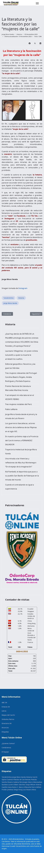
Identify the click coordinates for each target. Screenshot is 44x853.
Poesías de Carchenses (22, 779)
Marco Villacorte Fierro (27, 787)
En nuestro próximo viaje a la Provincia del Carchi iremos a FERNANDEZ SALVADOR (21, 440)
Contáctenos (6, 747)
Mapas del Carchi (8, 715)
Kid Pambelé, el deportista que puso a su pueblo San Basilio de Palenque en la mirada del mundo (22, 475)
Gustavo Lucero (7, 784)
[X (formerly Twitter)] (35, 43)
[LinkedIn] (40, 43)
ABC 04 (4, 702)
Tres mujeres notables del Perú (18, 404)
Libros (4, 711)
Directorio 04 (6, 723)
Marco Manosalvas (35, 782)
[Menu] (37, 3)
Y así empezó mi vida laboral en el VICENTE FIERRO (19, 397)
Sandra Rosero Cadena (10, 782)
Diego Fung (18, 790)
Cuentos (10, 779)
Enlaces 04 (6, 707)
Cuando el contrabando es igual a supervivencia (19, 487)
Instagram (22, 288)
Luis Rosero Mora (29, 790)
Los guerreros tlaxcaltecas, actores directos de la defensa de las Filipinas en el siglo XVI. (21, 427)
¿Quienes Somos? (8, 743)
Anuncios (5, 727)
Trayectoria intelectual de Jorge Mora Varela (21, 451)
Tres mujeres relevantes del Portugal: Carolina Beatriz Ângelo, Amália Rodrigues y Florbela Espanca (21, 377)
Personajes (23, 782)
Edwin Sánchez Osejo (22, 784)
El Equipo (5, 752)
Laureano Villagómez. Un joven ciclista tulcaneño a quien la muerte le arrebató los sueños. (21, 355)
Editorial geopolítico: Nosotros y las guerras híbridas (20, 366)
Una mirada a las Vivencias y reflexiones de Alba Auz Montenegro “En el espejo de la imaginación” (20, 462)
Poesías (34, 779)
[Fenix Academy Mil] (22, 549)
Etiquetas (5, 732)
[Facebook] (29, 43)
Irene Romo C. (13, 787)
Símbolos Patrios (8, 719)
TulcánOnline (8, 298)
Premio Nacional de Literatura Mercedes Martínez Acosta (18, 388)
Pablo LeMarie (11, 409)
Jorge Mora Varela (10, 303)
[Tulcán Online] (22, 520)
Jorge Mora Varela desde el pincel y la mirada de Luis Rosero (21, 416)
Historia (19, 34)
